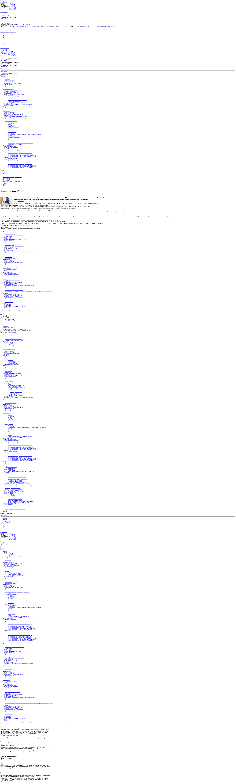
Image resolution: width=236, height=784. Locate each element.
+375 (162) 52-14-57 (11, 5)
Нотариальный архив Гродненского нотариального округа (20, 446)
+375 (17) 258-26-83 (4, 320)
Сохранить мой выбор (5, 782)
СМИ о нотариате (9, 370)
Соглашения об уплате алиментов (15, 437)
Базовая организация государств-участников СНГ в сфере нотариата (19, 471)
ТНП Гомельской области (15, 390)
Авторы (9, 344)
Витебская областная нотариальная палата (17, 477)
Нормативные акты (9, 350)
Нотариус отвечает (9, 424)
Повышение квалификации (11, 345)
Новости (5, 365)
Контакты (7, 441)
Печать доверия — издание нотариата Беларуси (15, 509)
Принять (2, 723)
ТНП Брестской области (15, 388)
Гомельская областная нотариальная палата (17, 478)
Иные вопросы (11, 422)
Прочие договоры (11, 434)
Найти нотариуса (9, 338)
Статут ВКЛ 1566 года (12, 495)
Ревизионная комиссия (10, 469)
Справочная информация (8, 374)
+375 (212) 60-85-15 (11, 6)
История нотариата (9, 493)
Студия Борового (12, 332)
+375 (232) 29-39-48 (11, 7)
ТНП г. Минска (13, 393)
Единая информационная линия (12, 377)
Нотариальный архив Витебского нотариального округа (20, 443)
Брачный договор (11, 417)
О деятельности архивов (10, 439)
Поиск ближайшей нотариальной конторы (14, 407)
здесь (8, 742)
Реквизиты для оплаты (12, 451)
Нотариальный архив (7, 438)
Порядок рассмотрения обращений (12, 400)
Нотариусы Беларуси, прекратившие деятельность (16, 410)
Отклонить (6, 723)
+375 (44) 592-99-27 (27, 24)
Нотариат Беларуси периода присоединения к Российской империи (22, 498)
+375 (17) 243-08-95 (8, 3)
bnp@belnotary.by (4, 311)
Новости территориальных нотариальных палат (15, 373)
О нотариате (5, 486)
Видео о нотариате (12, 362)
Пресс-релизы (8, 356)
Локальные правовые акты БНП (12, 382)
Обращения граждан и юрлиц (9, 399)
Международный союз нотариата (12, 503)
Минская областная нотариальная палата (16, 481)
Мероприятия (8, 372)
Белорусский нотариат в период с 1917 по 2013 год (18, 502)
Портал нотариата (4, 74)
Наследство (10, 418)
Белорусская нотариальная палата (12, 353)
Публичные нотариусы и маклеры (15, 499)
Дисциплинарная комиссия (11, 467)
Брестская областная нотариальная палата (16, 475)
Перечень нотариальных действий (12, 490)
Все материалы (11, 343)
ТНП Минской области (15, 394)
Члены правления (11, 464)
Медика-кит (7, 358)
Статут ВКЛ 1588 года (12, 496)
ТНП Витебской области (15, 389)
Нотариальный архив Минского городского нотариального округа (22, 449)
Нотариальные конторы (10, 352)
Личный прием (8, 402)
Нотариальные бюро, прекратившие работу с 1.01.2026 (17, 411)
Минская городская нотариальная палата (16, 480)
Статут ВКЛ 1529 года (12, 494)
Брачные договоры (12, 425)
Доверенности (11, 416)
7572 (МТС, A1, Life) (18, 24)
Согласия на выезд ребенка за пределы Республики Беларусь (20, 436)
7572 (1, 314)
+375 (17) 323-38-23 (4, 319)
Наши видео (8, 507)
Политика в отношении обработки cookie (14, 484)
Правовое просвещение (10, 336)
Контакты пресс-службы (10, 357)
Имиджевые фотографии (13, 363)
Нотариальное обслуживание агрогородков (14, 379)
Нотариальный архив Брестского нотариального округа (19, 442)
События (7, 346)
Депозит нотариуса (9, 396)
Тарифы (7, 383)
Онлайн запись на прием (10, 408)
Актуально (7, 366)
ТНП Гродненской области (16, 392)
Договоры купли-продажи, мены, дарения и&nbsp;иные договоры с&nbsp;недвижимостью (27, 427)
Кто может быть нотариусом (11, 492)
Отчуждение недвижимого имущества (16, 421)
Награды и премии (9, 504)
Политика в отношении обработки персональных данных (17, 483)
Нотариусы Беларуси (9, 351)
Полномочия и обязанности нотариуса (13, 489)
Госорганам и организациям (9, 349)
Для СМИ (5, 355)
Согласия (10, 435)
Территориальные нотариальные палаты (8, 73)
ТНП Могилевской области (16, 395)
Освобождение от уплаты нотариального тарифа (18, 385)
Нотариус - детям (9, 398)
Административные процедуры (12, 440)
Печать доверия (8, 347)
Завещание (10, 415)
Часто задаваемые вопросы (11, 414)
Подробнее (66, 722)
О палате (5, 461)
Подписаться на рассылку (5, 229)
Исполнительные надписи (13, 420)
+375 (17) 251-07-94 (10, 4)
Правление (7, 463)
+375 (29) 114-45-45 (4, 15)
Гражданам (5, 334)
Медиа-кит (7, 510)
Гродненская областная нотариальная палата (17, 479)
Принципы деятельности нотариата (12, 488)
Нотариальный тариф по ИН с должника (16, 387)
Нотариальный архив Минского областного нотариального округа (22, 448)
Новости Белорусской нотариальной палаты (14, 368)
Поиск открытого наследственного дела (13, 375)
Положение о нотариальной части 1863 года (17, 500)
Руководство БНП (11, 361)
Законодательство (9, 381)
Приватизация (11, 419)
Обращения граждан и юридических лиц (14, 340)
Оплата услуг (8, 450)
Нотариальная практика (10, 342)
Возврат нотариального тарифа (14, 386)
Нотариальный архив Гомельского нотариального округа (20, 445)
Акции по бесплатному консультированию (14, 335)
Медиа (4, 505)
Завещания (10, 428)
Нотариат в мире (8, 371)
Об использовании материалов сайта (13, 364)
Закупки (7, 354)
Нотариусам (5, 341)
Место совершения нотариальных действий (14, 491)
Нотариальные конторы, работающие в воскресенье (16, 409)
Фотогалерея (8, 506)
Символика (10, 360)
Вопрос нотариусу (7, 413)
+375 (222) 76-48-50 (12, 9)
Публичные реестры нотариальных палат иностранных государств (19, 397)
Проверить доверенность (10, 376)
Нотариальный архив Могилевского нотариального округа (20, 447)
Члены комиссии (11, 468)
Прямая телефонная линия (10, 403)
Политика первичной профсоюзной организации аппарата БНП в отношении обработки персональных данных (28, 485)
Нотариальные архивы (10, 452)
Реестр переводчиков (9, 378)
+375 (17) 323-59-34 (7, 10)
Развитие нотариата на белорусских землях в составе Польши (21, 501)
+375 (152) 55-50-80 (12, 8)
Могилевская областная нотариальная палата (17, 482)
